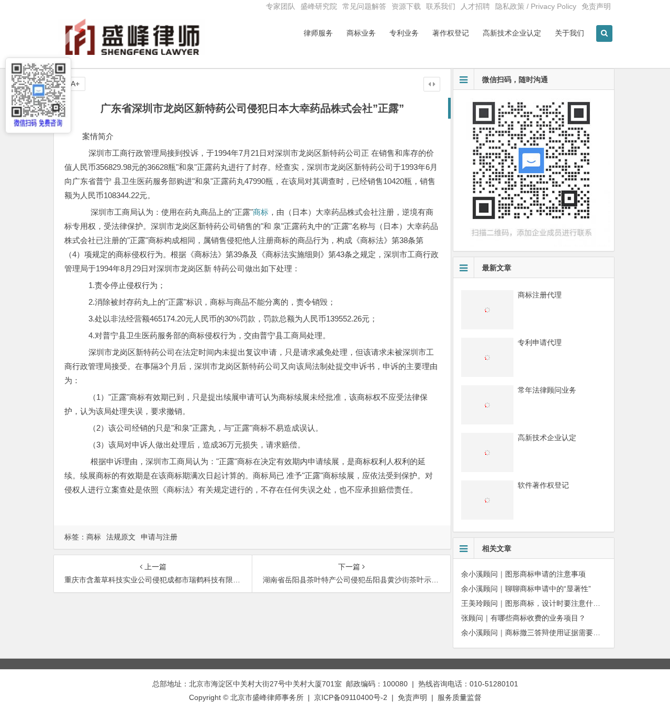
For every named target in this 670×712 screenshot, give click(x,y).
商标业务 (361, 33)
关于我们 (569, 33)
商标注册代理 (540, 295)
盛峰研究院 (318, 6)
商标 (261, 212)
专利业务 (404, 33)
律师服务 (318, 33)
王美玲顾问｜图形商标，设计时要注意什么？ (534, 603)
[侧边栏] (431, 84)
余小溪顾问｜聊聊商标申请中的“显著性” (526, 588)
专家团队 (280, 6)
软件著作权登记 (543, 485)
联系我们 (440, 6)
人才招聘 (475, 6)
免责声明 (596, 6)
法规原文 (121, 537)
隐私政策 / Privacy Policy (535, 6)
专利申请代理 (540, 342)
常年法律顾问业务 (547, 390)
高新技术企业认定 (512, 33)
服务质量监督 (460, 697)
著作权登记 (450, 33)
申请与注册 (159, 537)
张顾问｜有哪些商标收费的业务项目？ (523, 618)
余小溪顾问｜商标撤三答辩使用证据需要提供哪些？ (545, 632)
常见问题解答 (364, 6)
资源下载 (406, 6)
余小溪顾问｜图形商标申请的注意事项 (523, 574)
